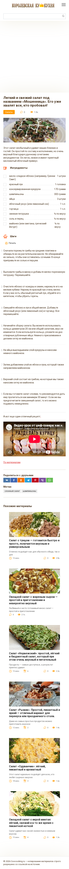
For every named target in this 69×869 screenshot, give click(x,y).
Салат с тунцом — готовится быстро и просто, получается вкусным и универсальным (34, 543)
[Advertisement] (34, 56)
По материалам (11, 462)
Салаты (9, 112)
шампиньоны (29, 491)
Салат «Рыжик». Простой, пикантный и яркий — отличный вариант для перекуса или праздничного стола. (34, 713)
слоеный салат (12, 491)
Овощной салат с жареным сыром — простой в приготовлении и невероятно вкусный (33, 600)
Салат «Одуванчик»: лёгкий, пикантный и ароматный (27, 768)
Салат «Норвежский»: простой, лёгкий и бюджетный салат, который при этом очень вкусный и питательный (34, 656)
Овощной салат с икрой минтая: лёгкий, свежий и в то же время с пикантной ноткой (31, 822)
